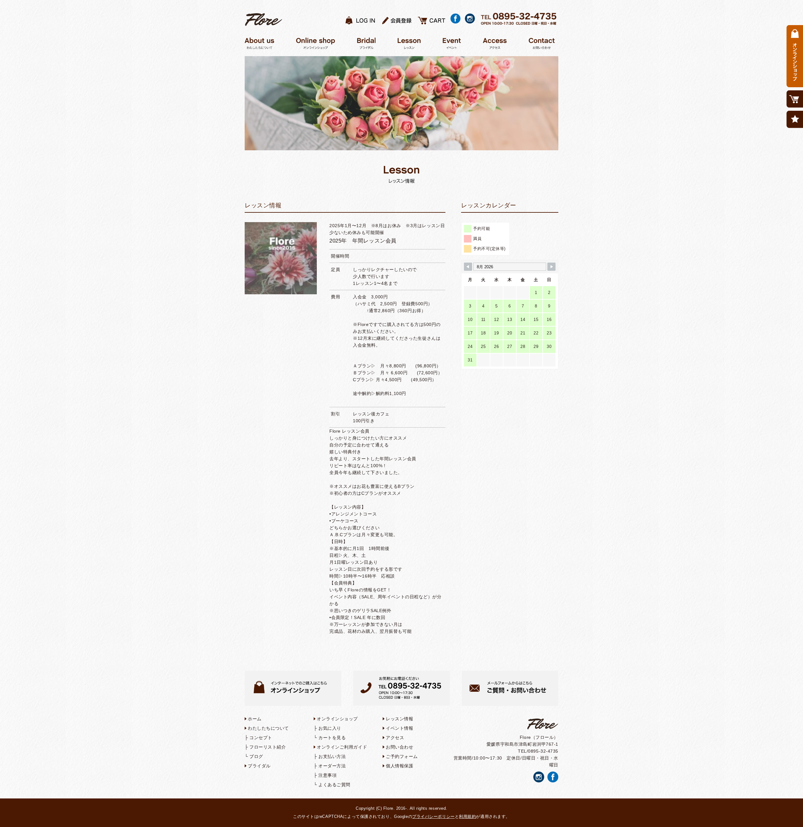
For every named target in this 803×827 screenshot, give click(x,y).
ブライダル (259, 765)
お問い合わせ (399, 747)
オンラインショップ (337, 718)
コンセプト (260, 737)
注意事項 (327, 775)
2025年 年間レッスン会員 (362, 241)
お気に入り (329, 728)
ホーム (255, 718)
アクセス (395, 737)
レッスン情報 (399, 718)
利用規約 (467, 816)
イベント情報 (399, 728)
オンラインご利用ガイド (342, 747)
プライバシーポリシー (433, 816)
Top (788, 812)
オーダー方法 (332, 765)
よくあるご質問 (334, 784)
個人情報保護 (399, 765)
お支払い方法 (332, 756)
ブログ (256, 756)
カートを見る (332, 737)
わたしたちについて (268, 728)
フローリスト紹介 (267, 747)
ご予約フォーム (402, 756)
